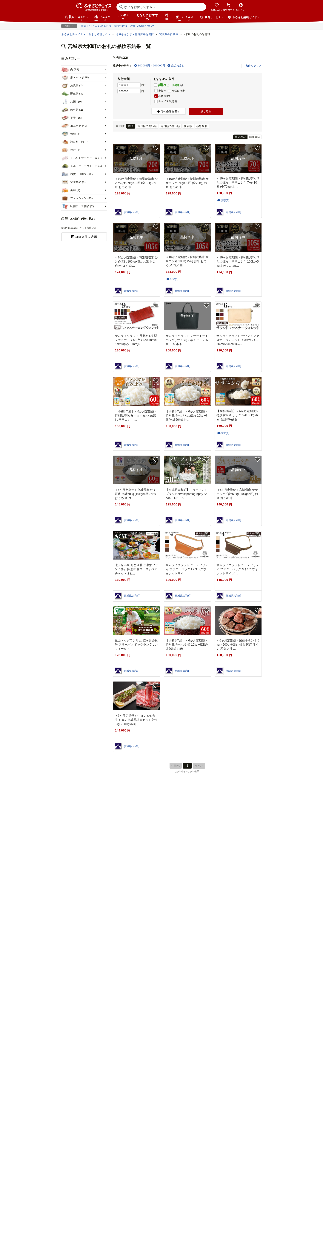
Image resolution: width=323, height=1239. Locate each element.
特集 (167, 17)
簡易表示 (240, 136)
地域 (102, 18)
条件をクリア (253, 65)
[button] (181, 85)
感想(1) (225, 200)
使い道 (184, 18)
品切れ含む (177, 65)
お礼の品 (75, 18)
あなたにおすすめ (147, 17)
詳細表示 (254, 136)
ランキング (123, 17)
